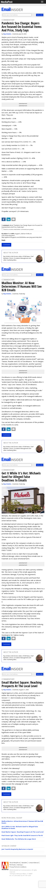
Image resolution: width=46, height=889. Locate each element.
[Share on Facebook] (4, 219)
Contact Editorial (33, 863)
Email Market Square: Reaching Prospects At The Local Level (23, 832)
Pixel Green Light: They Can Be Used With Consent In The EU (22, 835)
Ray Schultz (7, 34)
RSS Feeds (13, 865)
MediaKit (24, 863)
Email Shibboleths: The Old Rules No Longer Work (19, 839)
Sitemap (19, 865)
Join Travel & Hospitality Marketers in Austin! (17, 849)
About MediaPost (15, 863)
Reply (3, 240)
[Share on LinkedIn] (9, 219)
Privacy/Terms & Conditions (18, 867)
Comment (6, 245)
